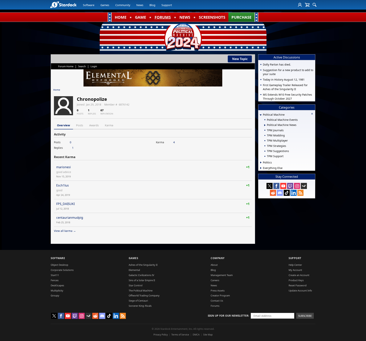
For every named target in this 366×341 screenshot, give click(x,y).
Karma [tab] (109, 125)
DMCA (196, 334)
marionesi (63, 167)
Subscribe (305, 316)
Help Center (295, 265)
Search (82, 66)
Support (166, 5)
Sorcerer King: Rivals (140, 305)
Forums (215, 305)
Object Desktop (59, 265)
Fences (55, 280)
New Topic (240, 59)
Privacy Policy (160, 334)
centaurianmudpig (69, 217)
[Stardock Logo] (63, 4)
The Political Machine (140, 290)
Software (88, 5)
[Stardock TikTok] (286, 192)
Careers (215, 280)
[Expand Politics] (261, 162)
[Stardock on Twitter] (269, 186)
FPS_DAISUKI (65, 204)
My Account (295, 270)
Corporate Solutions (62, 270)
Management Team (222, 275)
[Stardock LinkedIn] (293, 192)
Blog (152, 5)
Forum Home (65, 66)
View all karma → (65, 231)
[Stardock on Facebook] (276, 186)
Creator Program (220, 295)
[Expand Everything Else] (261, 168)
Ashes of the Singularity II (143, 265)
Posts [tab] (79, 125)
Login (94, 66)
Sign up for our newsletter (228, 315)
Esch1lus (62, 185)
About (214, 265)
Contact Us (217, 300)
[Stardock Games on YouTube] (283, 186)
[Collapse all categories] (312, 114)
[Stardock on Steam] (303, 186)
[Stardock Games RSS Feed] (300, 192)
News (139, 5)
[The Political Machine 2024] (183, 37)
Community (122, 5)
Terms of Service (180, 334)
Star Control (135, 285)
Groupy (55, 295)
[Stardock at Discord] (279, 192)
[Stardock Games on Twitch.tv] (290, 186)
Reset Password (298, 285)
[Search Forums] (314, 5)
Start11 (55, 275)
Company (218, 258)
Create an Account (299, 275)
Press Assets (218, 290)
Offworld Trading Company (144, 295)
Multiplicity (57, 290)
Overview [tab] (63, 125)
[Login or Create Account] (300, 5)
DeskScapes (57, 285)
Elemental (134, 270)
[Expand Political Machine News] (265, 125)
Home (56, 89)
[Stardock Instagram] (297, 186)
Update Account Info (300, 290)
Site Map (208, 334)
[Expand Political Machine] (261, 115)
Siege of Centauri (138, 300)
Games (104, 5)
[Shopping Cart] (307, 5)
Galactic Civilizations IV (141, 275)
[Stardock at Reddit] (273, 192)
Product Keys (296, 280)
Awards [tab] (94, 125)
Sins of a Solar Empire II (142, 280)
